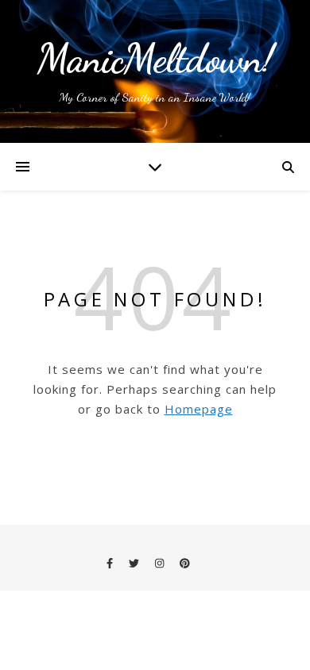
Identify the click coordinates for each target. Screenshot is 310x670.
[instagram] (160, 563)
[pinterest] (185, 563)
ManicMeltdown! (155, 59)
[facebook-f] (111, 563)
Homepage (199, 409)
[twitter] (135, 563)
